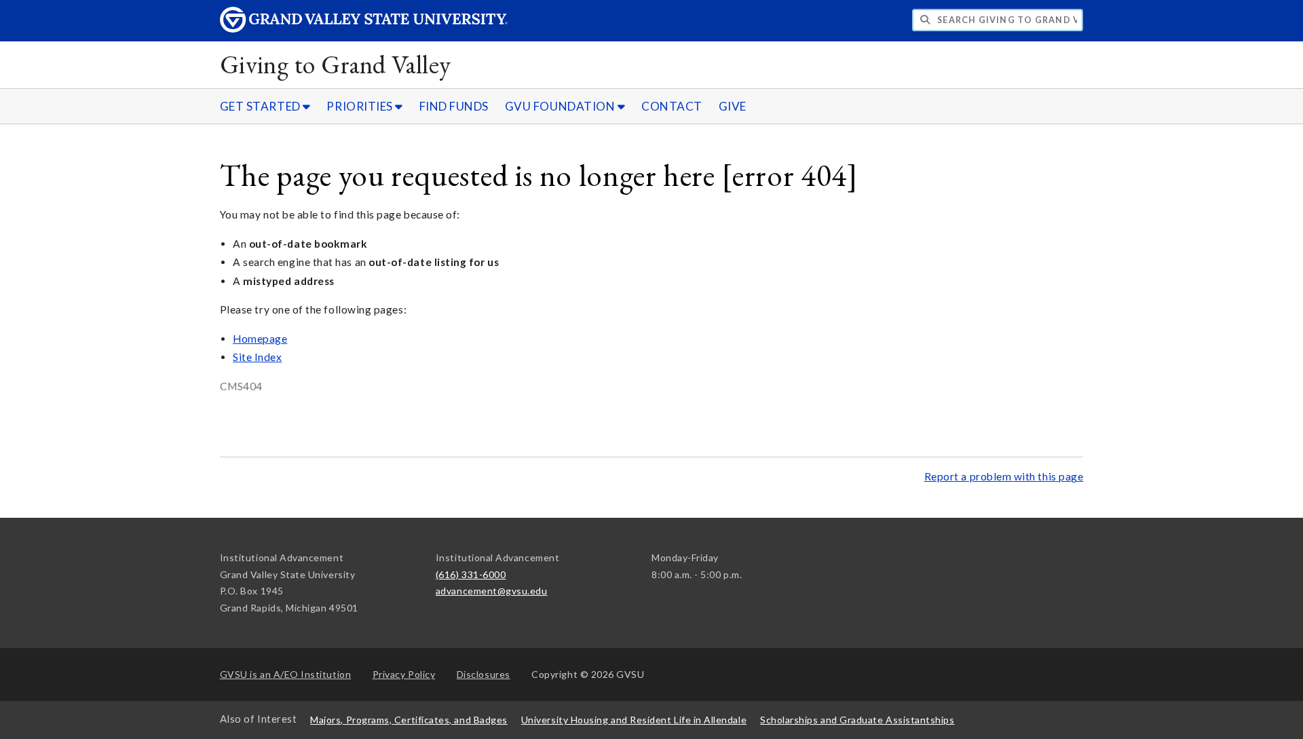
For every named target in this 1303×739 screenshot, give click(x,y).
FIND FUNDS (454, 106)
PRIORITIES (360, 106)
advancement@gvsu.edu (492, 590)
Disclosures (483, 674)
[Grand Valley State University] (364, 29)
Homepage (260, 339)
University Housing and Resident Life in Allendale (634, 719)
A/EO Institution (286, 674)
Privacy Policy (404, 674)
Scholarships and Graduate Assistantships (857, 719)
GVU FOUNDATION (561, 106)
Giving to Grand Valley (335, 64)
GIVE (733, 106)
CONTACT (671, 106)
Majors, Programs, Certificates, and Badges (409, 719)
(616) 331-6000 (471, 574)
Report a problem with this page (1004, 476)
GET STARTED (261, 106)
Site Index (257, 357)
